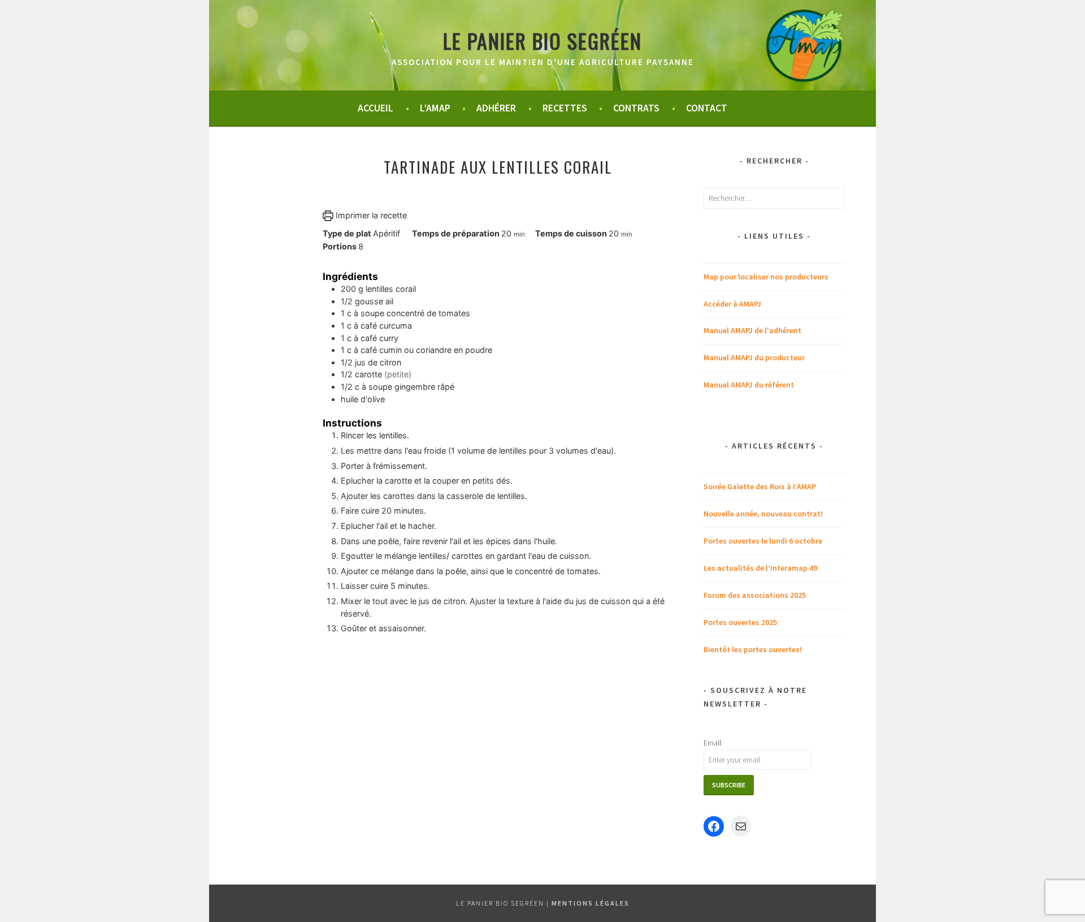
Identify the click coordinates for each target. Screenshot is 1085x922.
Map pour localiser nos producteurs (766, 277)
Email (712, 743)
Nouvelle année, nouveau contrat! (763, 514)
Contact (706, 108)
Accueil (375, 108)
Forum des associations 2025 (755, 595)
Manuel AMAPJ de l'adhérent (752, 330)
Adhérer (496, 108)
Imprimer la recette (370, 215)
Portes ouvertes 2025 (740, 622)
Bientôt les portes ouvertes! (753, 649)
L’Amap (435, 108)
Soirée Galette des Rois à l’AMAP (760, 486)
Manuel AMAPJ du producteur (754, 357)
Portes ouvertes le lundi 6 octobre (763, 541)
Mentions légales (591, 903)
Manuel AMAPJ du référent (749, 385)
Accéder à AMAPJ (732, 304)
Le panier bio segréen (542, 40)
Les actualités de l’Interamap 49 (760, 568)
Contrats (636, 108)
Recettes (564, 108)
